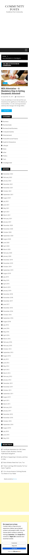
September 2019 (8, 270)
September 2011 (8, 393)
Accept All (14, 548)
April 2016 (6, 335)
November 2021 (8, 188)
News (5, 83)
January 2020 (7, 256)
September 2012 (8, 352)
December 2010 (8, 414)
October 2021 (7, 191)
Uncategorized (7, 163)
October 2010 (7, 421)
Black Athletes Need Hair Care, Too (14, 462)
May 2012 (6, 366)
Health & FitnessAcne (9, 142)
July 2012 (6, 359)
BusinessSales (7, 125)
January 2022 (7, 181)
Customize (14, 543)
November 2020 (8, 229)
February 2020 (7, 253)
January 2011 (7, 411)
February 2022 (7, 177)
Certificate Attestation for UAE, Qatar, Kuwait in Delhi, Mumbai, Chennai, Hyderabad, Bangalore (13, 451)
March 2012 (6, 373)
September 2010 (8, 424)
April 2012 (6, 369)
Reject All (14, 545)
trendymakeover (20, 96)
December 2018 (8, 294)
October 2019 (7, 266)
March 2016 (6, 339)
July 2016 (6, 325)
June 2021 (6, 205)
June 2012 (6, 363)
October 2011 (7, 390)
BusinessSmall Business (10, 128)
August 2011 (7, 397)
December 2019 (8, 260)
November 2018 (8, 297)
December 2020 (8, 225)
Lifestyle (5, 145)
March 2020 (6, 249)
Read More (6, 110)
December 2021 (8, 184)
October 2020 (7, 232)
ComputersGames (8, 132)
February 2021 (7, 218)
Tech (4, 159)
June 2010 (6, 435)
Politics (5, 156)
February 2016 (7, 342)
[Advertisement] (14, 29)
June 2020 (6, 242)
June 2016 (6, 328)
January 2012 (7, 380)
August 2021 (7, 198)
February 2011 (7, 407)
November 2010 (8, 417)
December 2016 (8, 308)
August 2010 (7, 428)
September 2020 (8, 236)
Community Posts (14, 8)
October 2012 (7, 349)
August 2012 (7, 356)
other (4, 152)
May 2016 (6, 332)
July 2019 (6, 277)
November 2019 (8, 263)
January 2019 (7, 290)
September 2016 (8, 318)
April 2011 (6, 400)
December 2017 (8, 301)
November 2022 (8, 174)
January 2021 (7, 222)
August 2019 (7, 273)
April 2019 (6, 284)
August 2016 (7, 321)
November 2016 (8, 311)
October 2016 (7, 315)
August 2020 (7, 239)
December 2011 (8, 383)
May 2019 (6, 280)
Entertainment (7, 135)
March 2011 (6, 404)
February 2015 (7, 345)
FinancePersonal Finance (10, 139)
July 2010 (6, 431)
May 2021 (6, 208)
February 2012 (7, 376)
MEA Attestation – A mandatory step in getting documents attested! (13, 91)
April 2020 (6, 246)
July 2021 (6, 201)
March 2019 (6, 287)
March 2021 (6, 215)
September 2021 (8, 194)
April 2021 (6, 212)
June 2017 (6, 304)
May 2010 (6, 438)
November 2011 (8, 387)
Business (5, 121)
